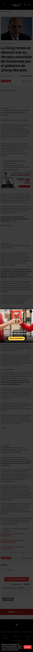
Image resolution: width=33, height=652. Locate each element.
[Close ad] (31, 311)
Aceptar (27, 647)
